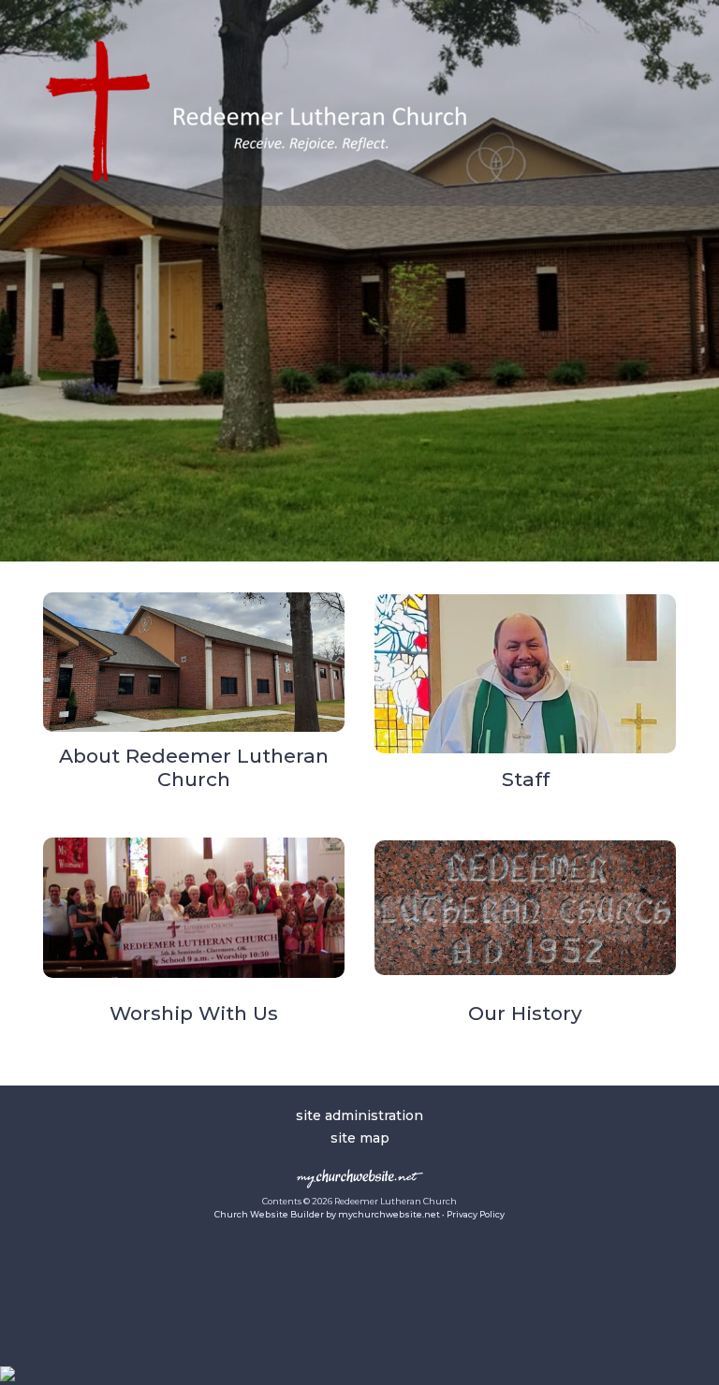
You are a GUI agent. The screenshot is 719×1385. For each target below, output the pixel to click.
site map (359, 1138)
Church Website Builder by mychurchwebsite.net (327, 1214)
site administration (359, 1115)
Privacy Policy (476, 1214)
